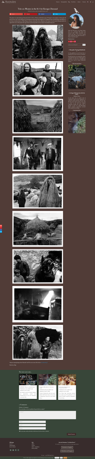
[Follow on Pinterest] (69, 41)
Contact (33, 445)
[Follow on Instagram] (71, 41)
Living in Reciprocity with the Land (47, 388)
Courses (11, 444)
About (33, 444)
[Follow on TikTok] (75, 41)
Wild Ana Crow (51, 455)
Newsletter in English (67, 447)
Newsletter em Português (67, 451)
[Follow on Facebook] (18, 450)
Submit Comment (71, 434)
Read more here (71, 38)
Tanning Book (12, 445)
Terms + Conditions (35, 446)
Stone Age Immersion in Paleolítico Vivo (64, 388)
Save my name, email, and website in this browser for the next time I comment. (34, 431)
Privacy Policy (35, 448)
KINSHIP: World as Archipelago (27, 387)
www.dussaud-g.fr (44, 362)
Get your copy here (77, 63)
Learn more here (76, 110)
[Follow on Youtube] (73, 41)
